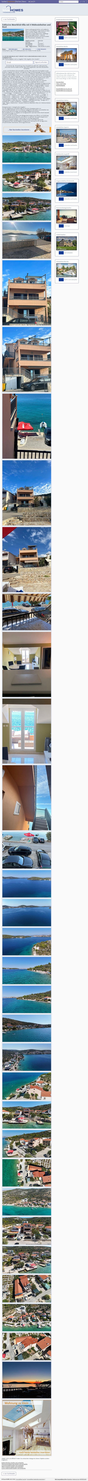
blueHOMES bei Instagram (64, 90)
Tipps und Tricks (61, 84)
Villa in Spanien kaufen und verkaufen (12, 1467)
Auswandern (60, 82)
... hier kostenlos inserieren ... (19, 129)
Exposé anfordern (41, 62)
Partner (18, 1)
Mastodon (69, 1479)
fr (34, 1)
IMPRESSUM (83, 1479)
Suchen (4, 1)
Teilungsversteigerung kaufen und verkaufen (14, 1464)
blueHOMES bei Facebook (64, 89)
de (29, 1)
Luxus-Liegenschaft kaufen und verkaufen (14, 1468)
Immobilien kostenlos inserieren (36, 1479)
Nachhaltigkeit (60, 85)
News (24, 1)
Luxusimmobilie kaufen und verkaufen (13, 1465)
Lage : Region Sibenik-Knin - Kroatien (13, 103)
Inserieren (11, 1)
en (32, 1)
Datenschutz (76, 1479)
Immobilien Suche (21, 1479)
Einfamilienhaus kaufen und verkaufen (13, 1463)
